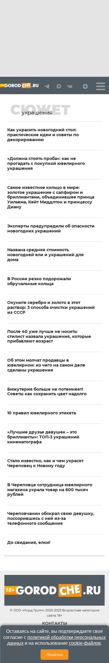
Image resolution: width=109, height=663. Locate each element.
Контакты (54, 623)
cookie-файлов (85, 643)
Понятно (55, 654)
